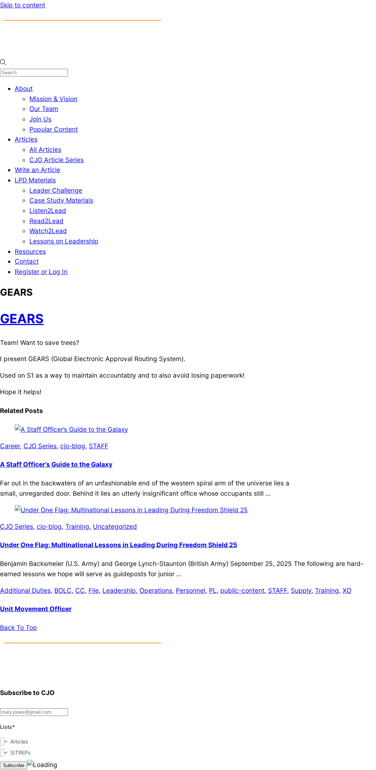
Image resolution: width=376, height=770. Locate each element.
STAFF (98, 446)
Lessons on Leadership (63, 241)
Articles (26, 139)
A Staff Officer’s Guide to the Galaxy (56, 464)
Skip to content (22, 5)
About (24, 88)
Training (77, 526)
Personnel (190, 590)
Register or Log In (41, 271)
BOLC (63, 590)
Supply (301, 590)
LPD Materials (35, 180)
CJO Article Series (56, 160)
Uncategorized (115, 526)
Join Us (40, 119)
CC (80, 590)
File (93, 590)
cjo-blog (72, 446)
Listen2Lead (47, 210)
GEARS (22, 318)
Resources (30, 251)
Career (10, 446)
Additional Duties (25, 590)
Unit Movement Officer (36, 609)
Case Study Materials (61, 200)
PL (213, 590)
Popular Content (53, 129)
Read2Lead (46, 221)
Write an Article (37, 170)
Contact (27, 261)
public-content (242, 590)
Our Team (43, 109)
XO (347, 590)
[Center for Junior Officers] (82, 674)
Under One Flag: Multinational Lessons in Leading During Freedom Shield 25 (118, 545)
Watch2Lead (48, 231)
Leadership (119, 590)
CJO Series (40, 446)
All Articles (45, 149)
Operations (156, 590)
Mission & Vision (53, 99)
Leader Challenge (55, 190)
